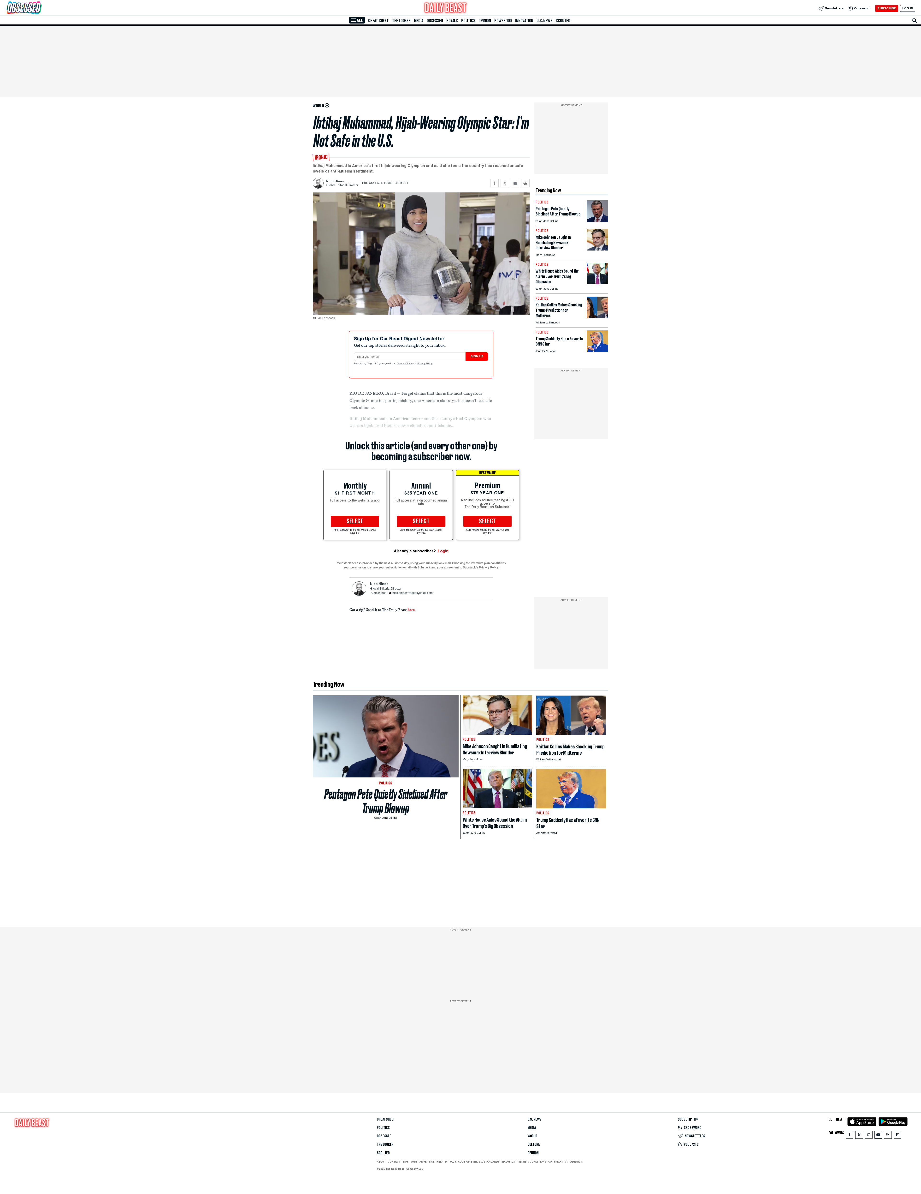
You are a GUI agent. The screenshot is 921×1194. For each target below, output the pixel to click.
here (411, 609)
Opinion (484, 20)
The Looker (401, 20)
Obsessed (435, 20)
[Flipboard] (897, 1136)
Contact (394, 1161)
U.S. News (544, 20)
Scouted (563, 20)
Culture (533, 1144)
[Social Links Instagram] (869, 1136)
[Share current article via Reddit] (525, 183)
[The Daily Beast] (445, 8)
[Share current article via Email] (515, 183)
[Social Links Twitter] (859, 1136)
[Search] (914, 20)
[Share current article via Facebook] (494, 183)
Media (418, 20)
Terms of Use (405, 364)
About (381, 1161)
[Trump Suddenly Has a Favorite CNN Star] (597, 351)
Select (355, 521)
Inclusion (508, 1161)
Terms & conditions (531, 1161)
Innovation (524, 20)
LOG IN (907, 8)
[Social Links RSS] (888, 1136)
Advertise (427, 1161)
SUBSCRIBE (886, 8)
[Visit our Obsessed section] (39, 8)
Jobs (414, 1161)
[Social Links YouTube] (878, 1136)
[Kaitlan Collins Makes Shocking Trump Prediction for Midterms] (597, 317)
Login (443, 551)
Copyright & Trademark (565, 1161)
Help (440, 1161)
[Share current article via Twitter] (505, 183)
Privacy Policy (425, 364)
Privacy (450, 1161)
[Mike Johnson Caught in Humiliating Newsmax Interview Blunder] (597, 249)
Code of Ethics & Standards (479, 1161)
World (532, 1136)
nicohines (379, 593)
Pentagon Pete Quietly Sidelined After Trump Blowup (385, 801)
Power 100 (503, 20)
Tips (405, 1161)
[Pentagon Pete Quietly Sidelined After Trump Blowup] (597, 221)
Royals (452, 20)
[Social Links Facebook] (849, 1136)
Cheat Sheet (378, 20)
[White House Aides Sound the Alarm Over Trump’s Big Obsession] (597, 283)
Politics (468, 20)
